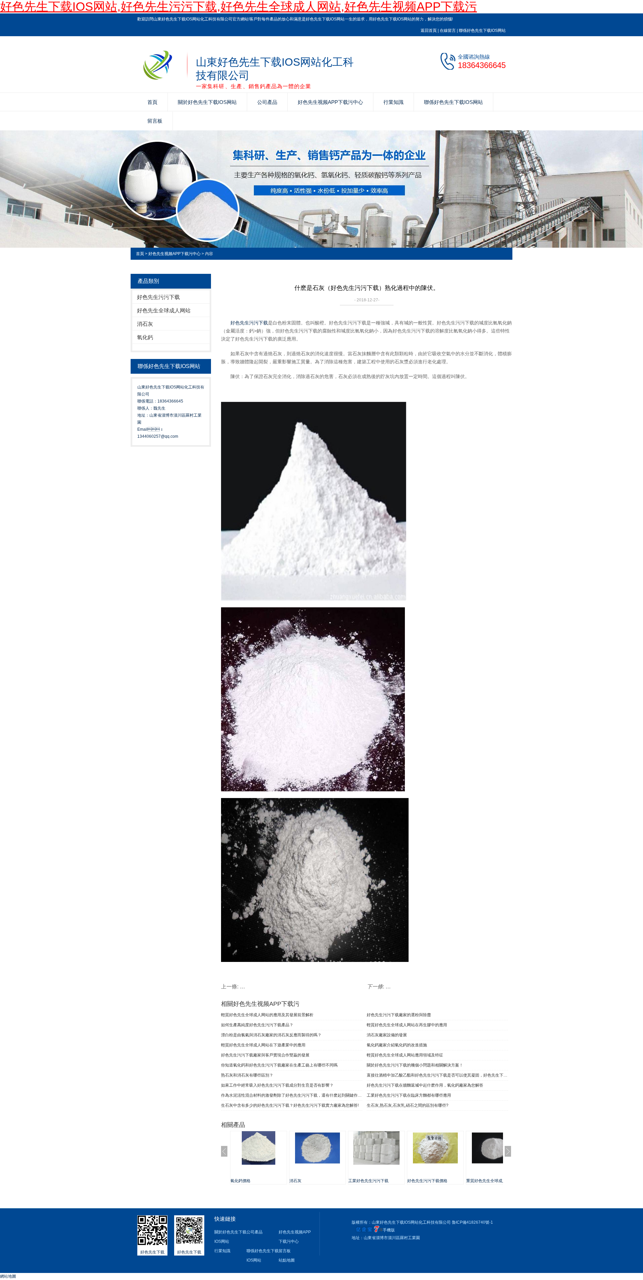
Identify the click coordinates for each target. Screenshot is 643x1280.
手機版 (389, 1230)
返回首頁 (429, 30)
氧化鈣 (145, 337)
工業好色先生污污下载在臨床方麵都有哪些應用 (409, 1095)
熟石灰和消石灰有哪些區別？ (247, 1075)
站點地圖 (287, 1260)
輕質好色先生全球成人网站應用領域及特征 (405, 1055)
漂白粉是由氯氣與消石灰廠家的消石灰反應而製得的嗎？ (271, 1035)
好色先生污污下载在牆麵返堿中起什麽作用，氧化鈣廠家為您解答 (425, 1085)
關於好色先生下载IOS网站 (207, 102)
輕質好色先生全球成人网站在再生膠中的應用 (407, 1025)
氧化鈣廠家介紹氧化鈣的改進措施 (397, 1045)
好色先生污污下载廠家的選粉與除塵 (399, 1015)
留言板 (154, 121)
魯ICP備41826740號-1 (472, 1222)
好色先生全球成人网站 (164, 310)
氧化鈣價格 (240, 1180)
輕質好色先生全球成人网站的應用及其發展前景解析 (267, 1015)
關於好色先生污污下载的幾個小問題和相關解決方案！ (415, 1065)
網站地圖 (8, 1276)
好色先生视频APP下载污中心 (330, 102)
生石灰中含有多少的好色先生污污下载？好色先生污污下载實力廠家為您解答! (290, 1105)
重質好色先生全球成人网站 (490, 1180)
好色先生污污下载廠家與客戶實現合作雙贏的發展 (265, 1055)
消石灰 (145, 324)
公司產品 (267, 102)
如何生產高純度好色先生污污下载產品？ (257, 1025)
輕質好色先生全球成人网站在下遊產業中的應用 (263, 1045)
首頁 (152, 102)
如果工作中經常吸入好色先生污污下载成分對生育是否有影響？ (277, 1085)
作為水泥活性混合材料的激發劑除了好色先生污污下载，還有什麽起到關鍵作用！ (291, 1095)
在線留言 (448, 30)
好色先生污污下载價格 (427, 1180)
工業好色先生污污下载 (368, 1180)
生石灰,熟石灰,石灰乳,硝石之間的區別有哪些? (407, 1105)
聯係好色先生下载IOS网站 (482, 30)
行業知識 (393, 102)
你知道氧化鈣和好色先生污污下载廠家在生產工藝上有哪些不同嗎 (279, 1065)
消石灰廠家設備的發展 (387, 1035)
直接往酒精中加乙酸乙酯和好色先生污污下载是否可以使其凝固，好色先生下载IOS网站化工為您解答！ (437, 1075)
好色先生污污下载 (158, 297)
